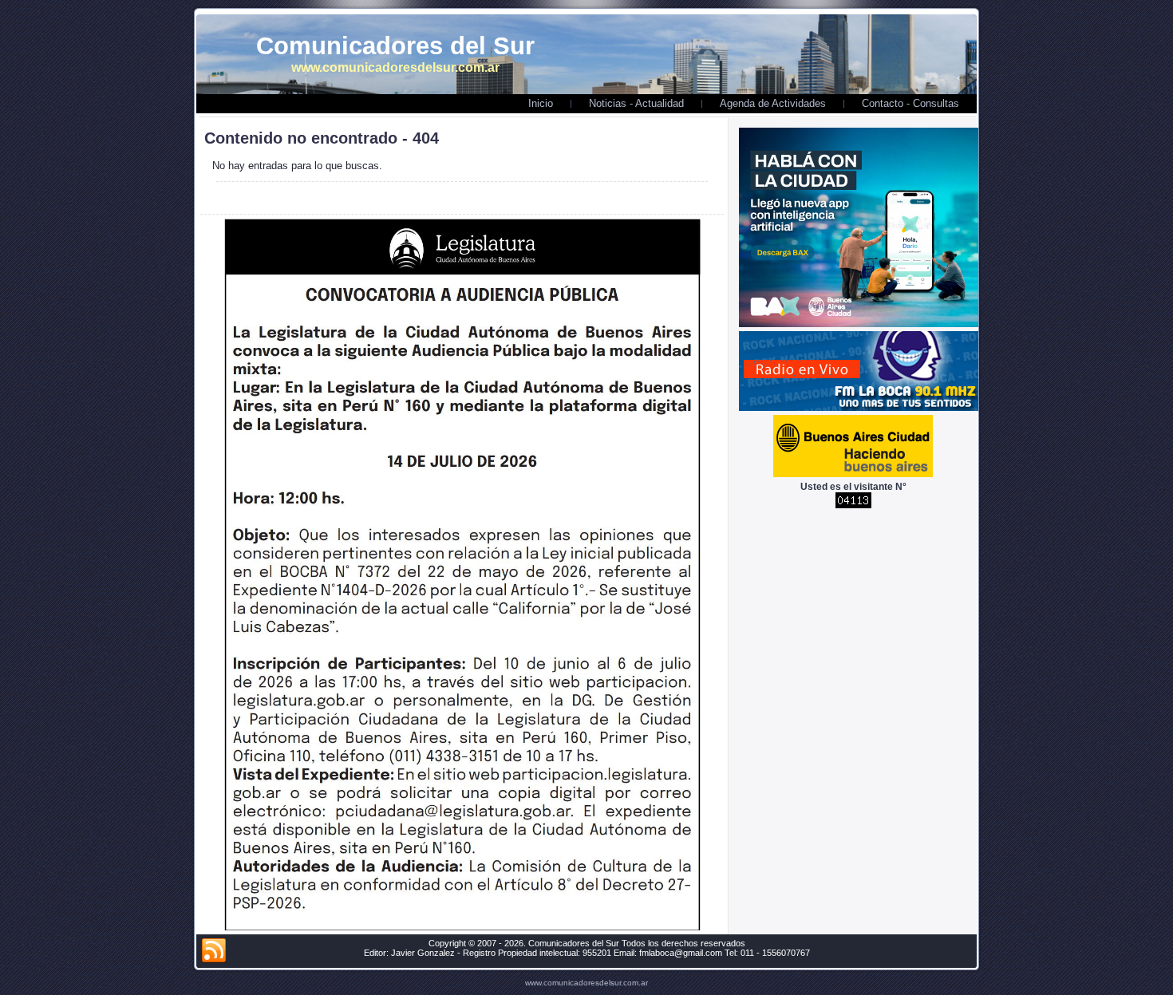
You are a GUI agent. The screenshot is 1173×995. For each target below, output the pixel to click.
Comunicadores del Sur (395, 46)
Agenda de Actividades (773, 103)
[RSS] (214, 951)
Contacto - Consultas (910, 103)
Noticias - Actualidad (636, 103)
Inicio (540, 103)
